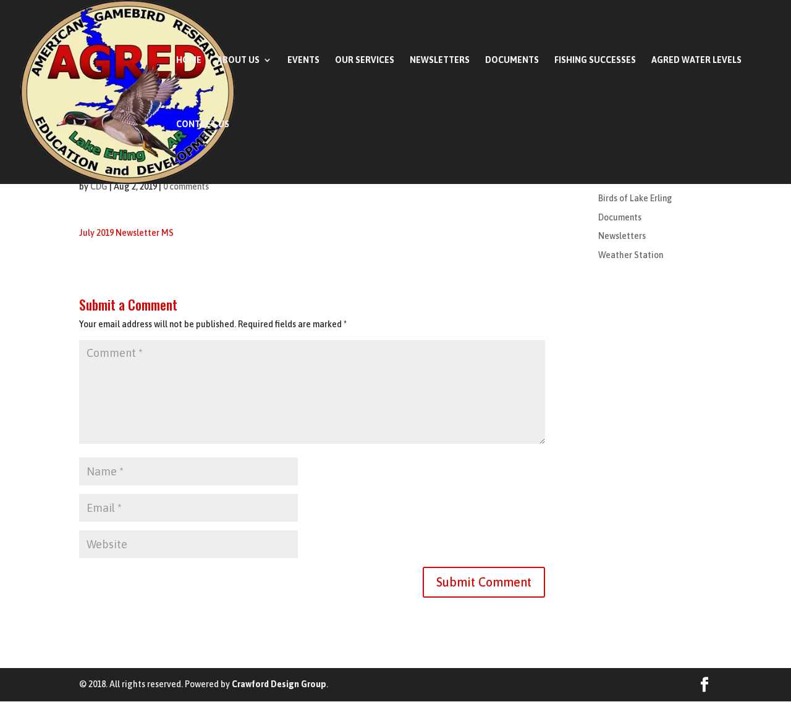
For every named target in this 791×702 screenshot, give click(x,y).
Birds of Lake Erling (635, 198)
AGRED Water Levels (696, 60)
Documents (512, 60)
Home (188, 60)
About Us (238, 60)
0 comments (186, 186)
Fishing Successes (595, 60)
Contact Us (202, 124)
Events (303, 60)
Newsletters (440, 60)
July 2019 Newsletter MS (126, 233)
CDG (99, 186)
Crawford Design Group (279, 684)
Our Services (364, 60)
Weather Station (630, 255)
